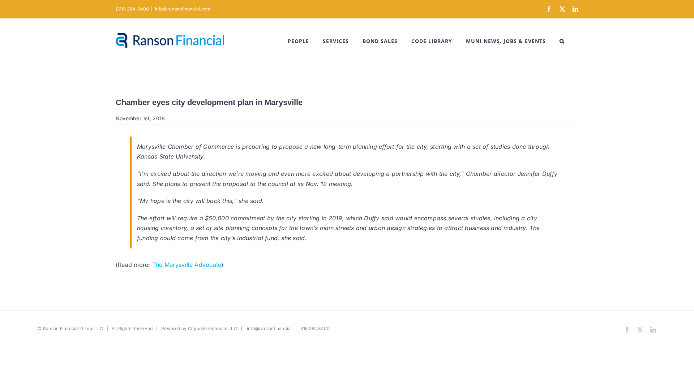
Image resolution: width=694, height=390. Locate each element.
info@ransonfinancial (269, 328)
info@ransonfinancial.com (183, 9)
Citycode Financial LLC (212, 328)
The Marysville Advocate (187, 264)
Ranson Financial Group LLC (73, 328)
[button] (562, 41)
